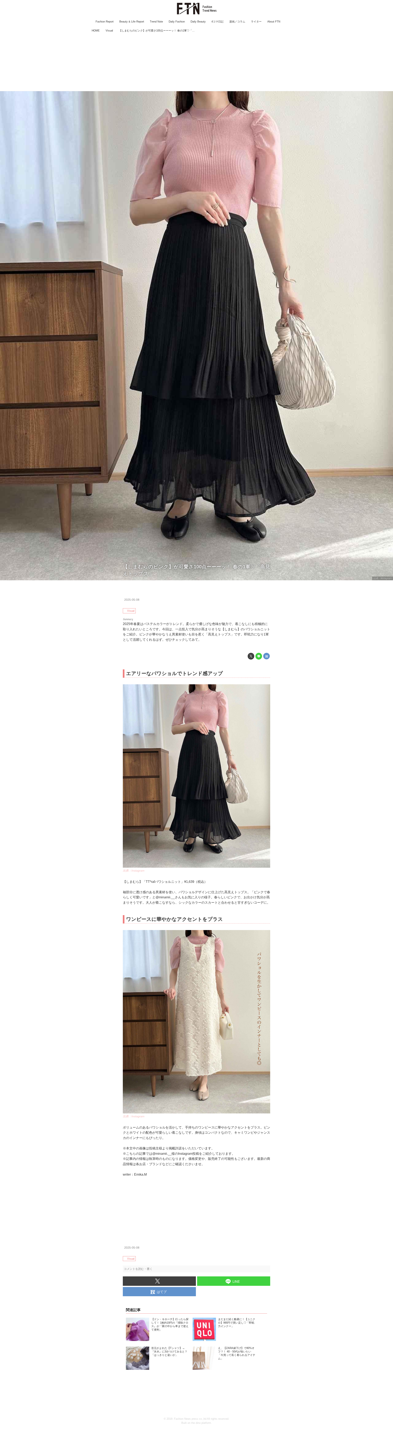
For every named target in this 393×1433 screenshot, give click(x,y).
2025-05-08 (131, 599)
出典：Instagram (382, 578)
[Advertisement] (196, 62)
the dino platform (201, 1422)
